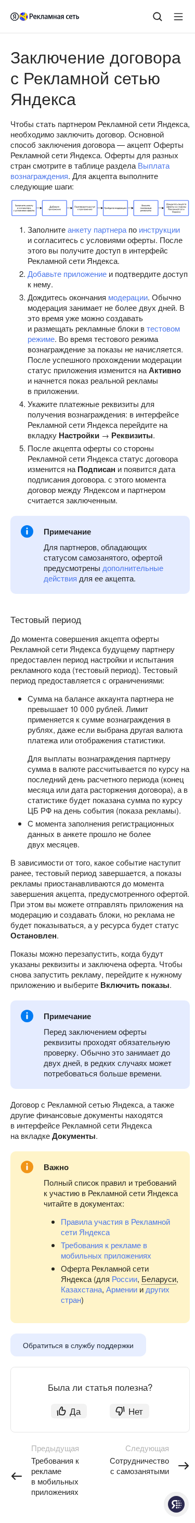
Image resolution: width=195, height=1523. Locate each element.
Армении (121, 1289)
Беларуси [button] (158, 1278)
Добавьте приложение (67, 273)
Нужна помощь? (176, 1504)
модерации (128, 296)
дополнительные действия (103, 572)
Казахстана (81, 1289)
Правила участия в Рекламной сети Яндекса (115, 1226)
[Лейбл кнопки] (178, 16)
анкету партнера (97, 229)
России (124, 1278)
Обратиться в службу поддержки (78, 1345)
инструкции (159, 229)
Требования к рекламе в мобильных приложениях (106, 1250)
